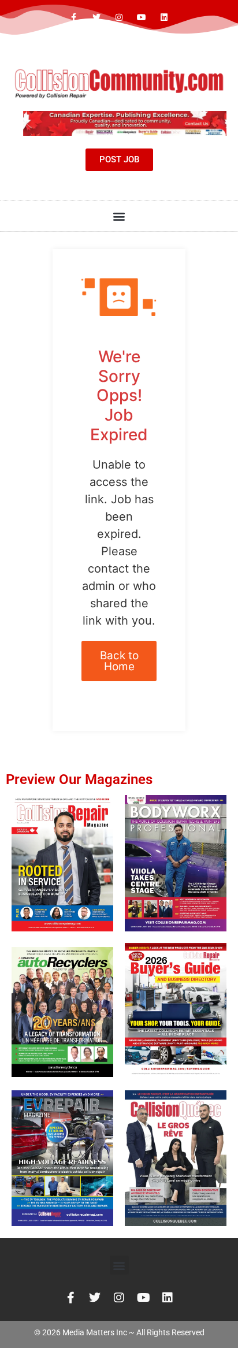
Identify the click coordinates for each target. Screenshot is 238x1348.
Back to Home (119, 661)
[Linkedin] (164, 17)
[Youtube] (142, 17)
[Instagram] (118, 17)
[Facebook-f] (73, 17)
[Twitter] (96, 17)
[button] (119, 215)
